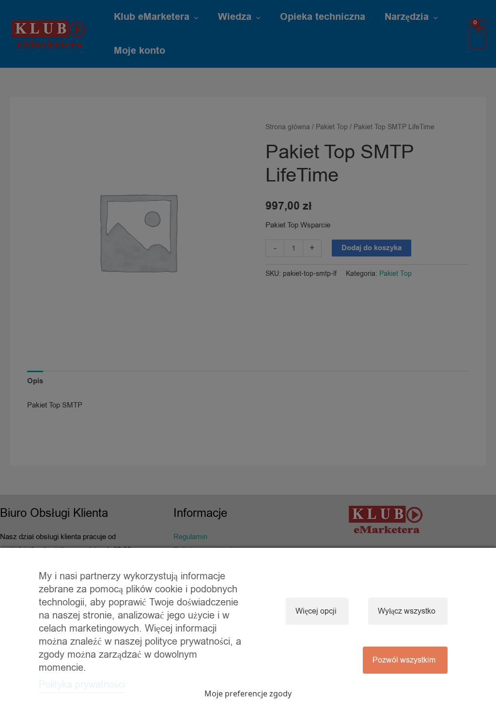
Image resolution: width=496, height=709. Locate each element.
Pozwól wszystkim (403, 660)
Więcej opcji (316, 611)
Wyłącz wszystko (406, 611)
